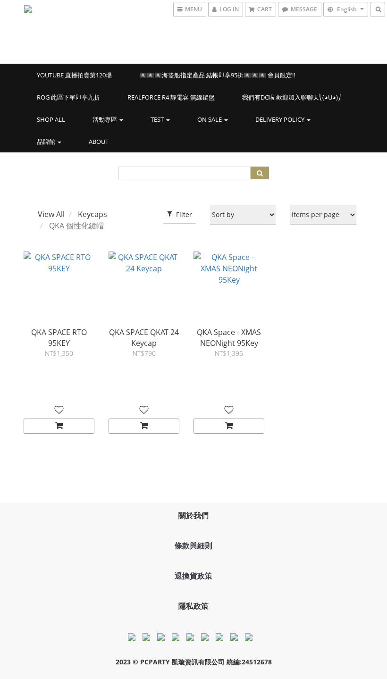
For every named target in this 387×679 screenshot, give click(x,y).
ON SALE (210, 119)
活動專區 (105, 119)
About (99, 141)
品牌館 (47, 141)
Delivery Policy (280, 119)
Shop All (51, 119)
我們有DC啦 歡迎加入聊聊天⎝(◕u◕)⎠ (291, 97)
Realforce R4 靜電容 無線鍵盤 (171, 97)
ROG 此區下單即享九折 (68, 97)
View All (51, 214)
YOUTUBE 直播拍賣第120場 (74, 75)
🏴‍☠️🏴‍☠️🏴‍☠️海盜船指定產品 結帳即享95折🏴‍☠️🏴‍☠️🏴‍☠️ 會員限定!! (217, 75)
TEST (158, 119)
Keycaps (92, 214)
